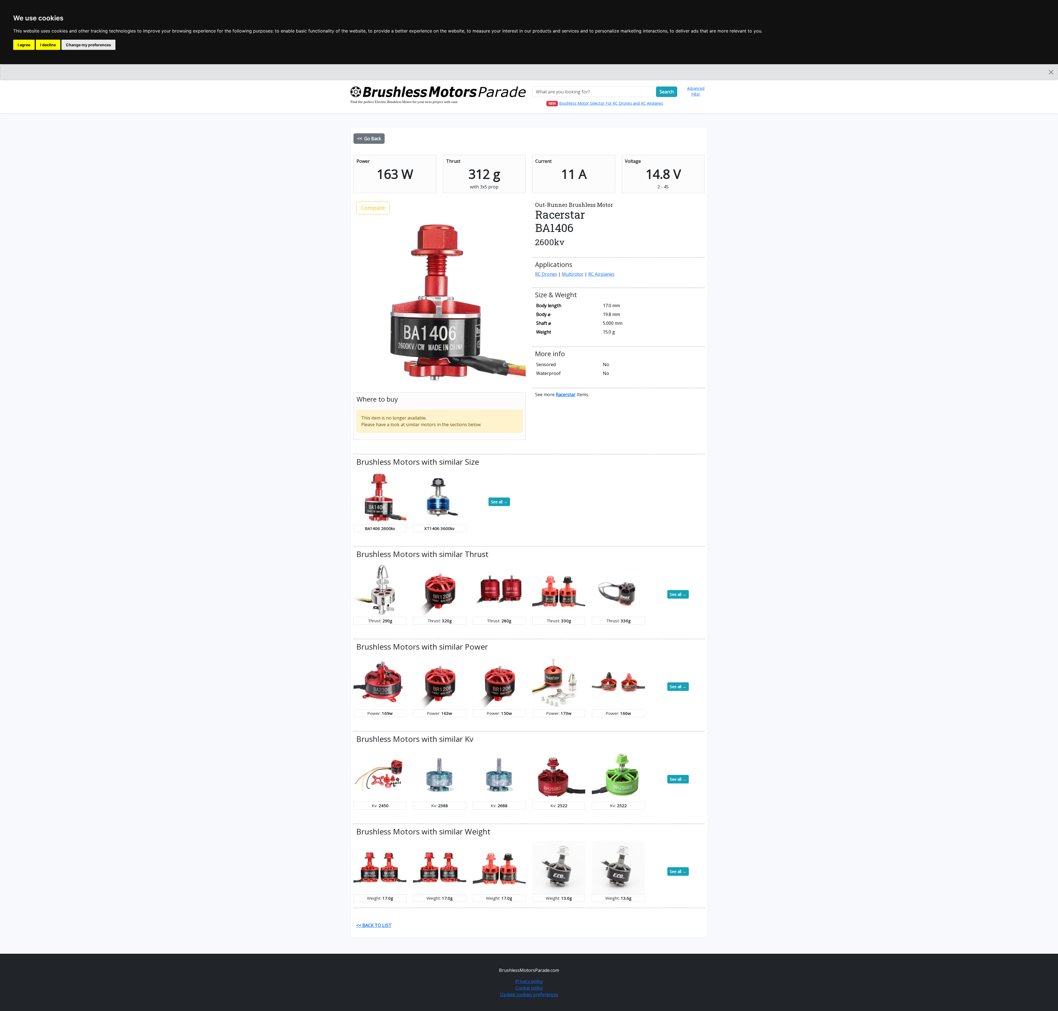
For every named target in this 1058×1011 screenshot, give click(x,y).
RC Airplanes (601, 274)
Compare (373, 208)
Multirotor (573, 274)
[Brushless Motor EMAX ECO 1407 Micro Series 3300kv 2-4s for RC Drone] (618, 867)
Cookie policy (529, 988)
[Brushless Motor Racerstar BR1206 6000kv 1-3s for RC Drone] (439, 590)
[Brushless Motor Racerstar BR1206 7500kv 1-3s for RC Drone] (499, 682)
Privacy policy (529, 981)
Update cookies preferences (529, 994)
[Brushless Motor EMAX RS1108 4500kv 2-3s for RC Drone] (618, 590)
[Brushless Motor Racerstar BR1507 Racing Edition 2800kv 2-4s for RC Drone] (379, 867)
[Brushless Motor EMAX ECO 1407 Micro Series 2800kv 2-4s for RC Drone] (558, 867)
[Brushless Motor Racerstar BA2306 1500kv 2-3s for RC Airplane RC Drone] (379, 682)
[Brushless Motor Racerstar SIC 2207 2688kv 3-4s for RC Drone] (499, 775)
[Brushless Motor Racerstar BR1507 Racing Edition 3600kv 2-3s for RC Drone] (439, 867)
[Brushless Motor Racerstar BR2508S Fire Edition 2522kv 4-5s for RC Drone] (558, 775)
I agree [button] (24, 44)
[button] (566, 394)
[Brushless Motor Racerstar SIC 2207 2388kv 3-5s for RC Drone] (439, 775)
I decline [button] (48, 44)
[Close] (1051, 72)
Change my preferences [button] (88, 44)
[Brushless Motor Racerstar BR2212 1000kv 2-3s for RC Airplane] (558, 682)
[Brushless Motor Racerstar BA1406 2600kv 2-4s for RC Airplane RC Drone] (379, 497)
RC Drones (546, 274)
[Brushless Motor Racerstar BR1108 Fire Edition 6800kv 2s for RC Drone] (499, 590)
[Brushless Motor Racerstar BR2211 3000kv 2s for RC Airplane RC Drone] (379, 590)
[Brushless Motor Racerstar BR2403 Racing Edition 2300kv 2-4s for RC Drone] (618, 682)
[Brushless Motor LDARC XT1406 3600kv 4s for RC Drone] (439, 497)
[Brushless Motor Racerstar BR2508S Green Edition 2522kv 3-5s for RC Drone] (618, 775)
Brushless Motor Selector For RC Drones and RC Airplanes (611, 103)
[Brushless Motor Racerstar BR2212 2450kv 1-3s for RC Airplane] (379, 775)
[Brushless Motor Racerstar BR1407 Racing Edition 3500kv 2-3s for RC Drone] (558, 590)
